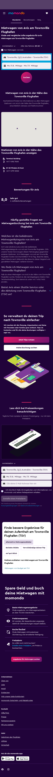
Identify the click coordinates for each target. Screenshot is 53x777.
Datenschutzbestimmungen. (30, 505)
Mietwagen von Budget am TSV (17, 568)
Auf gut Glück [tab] (11, 553)
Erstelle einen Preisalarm (21, 645)
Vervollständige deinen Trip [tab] (34, 548)
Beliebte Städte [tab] (12, 548)
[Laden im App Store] (22, 758)
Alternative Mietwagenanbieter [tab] (18, 542)
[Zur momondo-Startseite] (16, 13)
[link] (26, 340)
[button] (4, 13)
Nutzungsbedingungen (9, 505)
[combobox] (9, 46)
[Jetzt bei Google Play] (8, 758)
